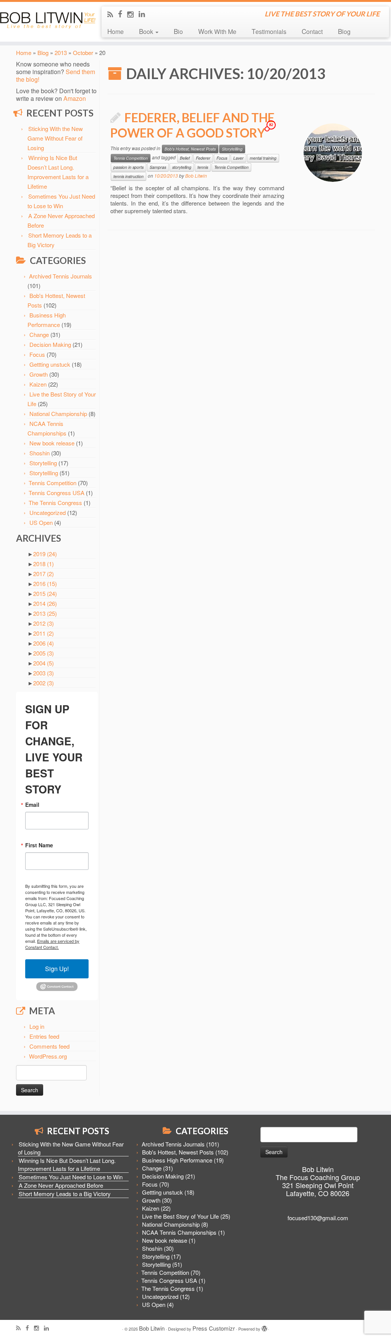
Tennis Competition (52, 483)
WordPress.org (48, 1056)
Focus (37, 354)
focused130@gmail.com (318, 1218)
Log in (36, 1026)
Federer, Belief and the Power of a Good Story (192, 125)
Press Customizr (213, 1328)
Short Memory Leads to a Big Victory (65, 1194)
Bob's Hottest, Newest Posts (190, 149)
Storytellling (43, 473)
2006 (43, 643)
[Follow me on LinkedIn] (144, 13)
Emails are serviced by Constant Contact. (52, 944)
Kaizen (38, 384)
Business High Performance (177, 1160)
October (83, 53)
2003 (43, 673)
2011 (43, 633)
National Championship (58, 414)
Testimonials (269, 31)
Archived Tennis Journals (60, 276)
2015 (45, 593)
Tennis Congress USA (56, 493)
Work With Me (217, 31)
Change (39, 334)
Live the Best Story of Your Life (180, 1216)
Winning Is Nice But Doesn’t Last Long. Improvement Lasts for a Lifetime (67, 1164)
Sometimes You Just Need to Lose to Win (71, 1177)
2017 (43, 574)
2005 (43, 653)
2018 (43, 564)
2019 (45, 554)
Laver (238, 158)
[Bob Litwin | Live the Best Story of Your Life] (46, 19)
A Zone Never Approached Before (61, 1185)
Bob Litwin (196, 175)
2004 (43, 663)
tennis (202, 167)
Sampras (158, 167)
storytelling (181, 167)
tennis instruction (128, 176)
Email (32, 804)
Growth (38, 374)
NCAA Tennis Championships (179, 1232)
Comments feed (49, 1046)
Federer (203, 158)
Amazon (74, 98)
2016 (45, 584)
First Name (39, 845)
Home (115, 31)
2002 (43, 683)
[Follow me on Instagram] (133, 14)
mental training (263, 158)
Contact (312, 31)
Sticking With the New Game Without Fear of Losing (55, 138)
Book (147, 31)
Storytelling (43, 463)
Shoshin (39, 453)
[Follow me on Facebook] (122, 13)
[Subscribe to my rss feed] (112, 14)
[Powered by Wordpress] (264, 1326)
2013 (61, 53)
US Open (41, 522)
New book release (51, 443)
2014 (45, 603)
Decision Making (50, 344)
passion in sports (128, 167)
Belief (185, 158)
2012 (43, 623)
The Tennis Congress (55, 503)
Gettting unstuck (49, 364)
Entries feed (44, 1036)
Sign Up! (57, 968)
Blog (344, 31)
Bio (178, 31)
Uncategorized (47, 512)
